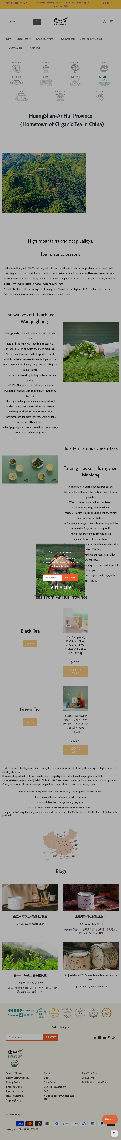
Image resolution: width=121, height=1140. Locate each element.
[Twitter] (51, 587)
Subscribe (70, 577)
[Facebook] (56, 587)
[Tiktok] (70, 587)
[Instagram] (65, 587)
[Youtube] (61, 587)
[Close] (80, 548)
